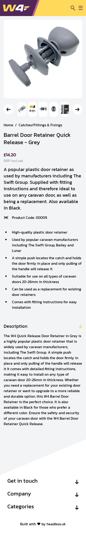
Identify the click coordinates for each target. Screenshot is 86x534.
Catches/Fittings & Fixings (40, 125)
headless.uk (56, 524)
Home (8, 125)
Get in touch (22, 480)
